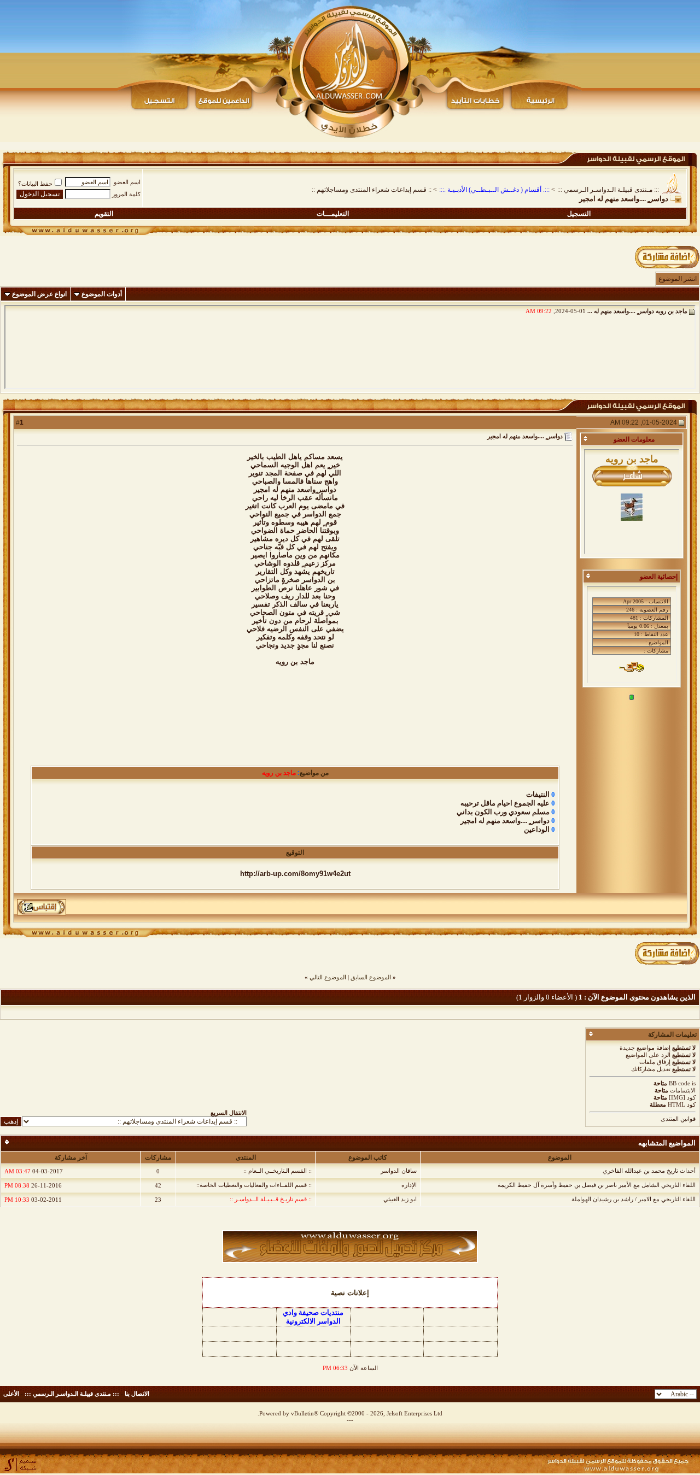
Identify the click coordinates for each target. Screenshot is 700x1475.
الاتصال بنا (137, 1393)
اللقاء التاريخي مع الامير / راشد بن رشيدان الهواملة (633, 1199)
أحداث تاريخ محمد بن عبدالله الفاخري (649, 1170)
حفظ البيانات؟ (35, 183)
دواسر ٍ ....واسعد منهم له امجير (505, 820)
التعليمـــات (333, 214)
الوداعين (537, 829)
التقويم (104, 214)
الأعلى (11, 1393)
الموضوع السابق (371, 977)
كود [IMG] (682, 1097)
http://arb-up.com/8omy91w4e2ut (295, 873)
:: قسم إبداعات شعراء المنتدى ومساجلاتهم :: (371, 189)
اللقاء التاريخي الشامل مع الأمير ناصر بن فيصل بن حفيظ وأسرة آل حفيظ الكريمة (597, 1185)
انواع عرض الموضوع (39, 294)
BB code (679, 1083)
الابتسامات (683, 1090)
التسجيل (579, 214)
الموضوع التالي (328, 977)
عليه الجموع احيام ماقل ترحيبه (505, 803)
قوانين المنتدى (678, 1118)
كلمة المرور (126, 194)
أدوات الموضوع (101, 294)
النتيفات (538, 794)
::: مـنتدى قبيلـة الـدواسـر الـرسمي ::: (608, 189)
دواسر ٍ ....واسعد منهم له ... (620, 311)
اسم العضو (127, 182)
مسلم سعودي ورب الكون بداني (503, 812)
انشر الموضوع (677, 279)
